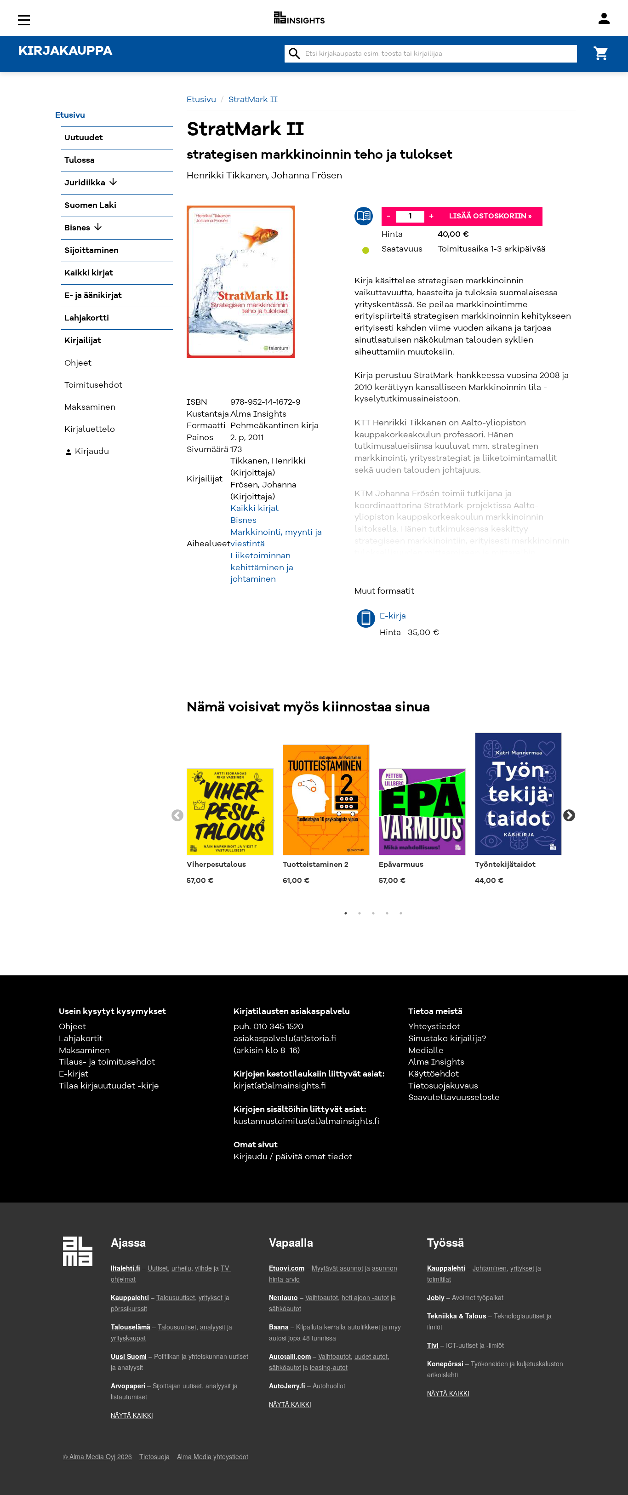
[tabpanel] (230, 810)
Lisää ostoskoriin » (490, 216)
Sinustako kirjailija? (447, 1039)
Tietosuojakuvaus (443, 1086)
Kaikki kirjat (254, 508)
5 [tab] (400, 913)
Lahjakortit (81, 1039)
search (295, 54)
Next (569, 816)
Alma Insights (436, 1062)
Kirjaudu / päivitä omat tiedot (293, 1157)
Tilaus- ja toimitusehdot (107, 1062)
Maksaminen (84, 1051)
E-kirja (393, 616)
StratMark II (253, 100)
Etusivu (201, 100)
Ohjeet (72, 1027)
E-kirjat (73, 1074)
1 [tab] (345, 913)
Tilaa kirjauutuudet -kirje (109, 1086)
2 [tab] (359, 913)
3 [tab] (373, 913)
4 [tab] (387, 913)
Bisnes (243, 520)
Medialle (426, 1051)
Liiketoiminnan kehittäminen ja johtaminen (261, 568)
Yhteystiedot (434, 1027)
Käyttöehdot (433, 1074)
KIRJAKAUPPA (65, 51)
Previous (177, 816)
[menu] (25, 19)
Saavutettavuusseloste (454, 1098)
